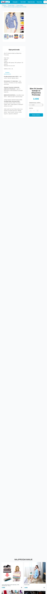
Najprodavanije (31, 1)
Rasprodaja (39, 1)
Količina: (31, 108)
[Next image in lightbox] (23, 23)
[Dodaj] (22, 588)
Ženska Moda (11, 5)
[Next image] (23, 37)
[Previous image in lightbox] (5, 23)
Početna (4, 5)
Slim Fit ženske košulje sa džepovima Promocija (15, 6)
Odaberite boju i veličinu (34, 102)
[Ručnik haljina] (35, 575)
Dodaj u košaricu (36, 114)
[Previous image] (5, 37)
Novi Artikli (23, 1)
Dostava (7, 72)
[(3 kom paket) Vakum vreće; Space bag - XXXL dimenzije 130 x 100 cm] (12, 575)
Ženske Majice (19, 5)
